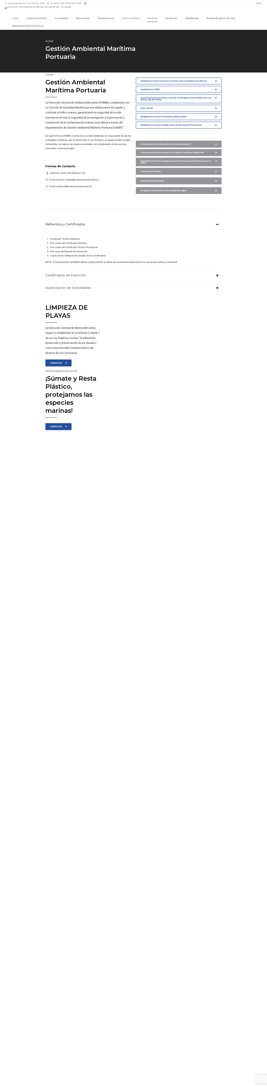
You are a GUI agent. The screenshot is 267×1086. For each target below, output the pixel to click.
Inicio (15, 18)
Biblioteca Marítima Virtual (27, 25)
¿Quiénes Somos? (36, 18)
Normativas (82, 18)
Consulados (61, 18)
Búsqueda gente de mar (220, 18)
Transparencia (105, 18)
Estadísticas (192, 18)
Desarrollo (171, 18)
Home (49, 41)
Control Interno (130, 18)
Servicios (152, 18)
